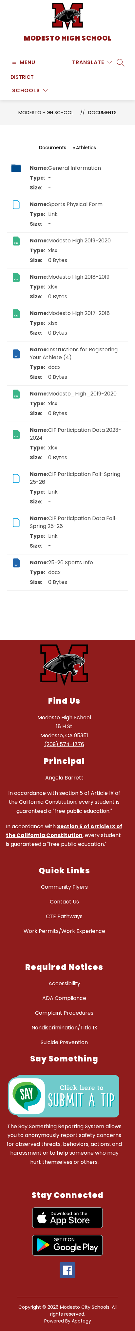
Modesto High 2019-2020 (79, 240)
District (22, 77)
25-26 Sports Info (70, 562)
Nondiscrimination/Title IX (64, 1027)
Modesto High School (45, 112)
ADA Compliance (64, 998)
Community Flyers (64, 887)
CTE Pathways (64, 916)
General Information (74, 168)
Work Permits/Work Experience (64, 931)
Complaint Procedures (64, 1013)
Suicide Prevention (64, 1042)
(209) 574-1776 (64, 744)
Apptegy (81, 1321)
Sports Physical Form (75, 204)
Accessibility (64, 983)
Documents (102, 112)
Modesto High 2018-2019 (78, 277)
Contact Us (64, 901)
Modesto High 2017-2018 (79, 313)
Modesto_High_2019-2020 (82, 393)
